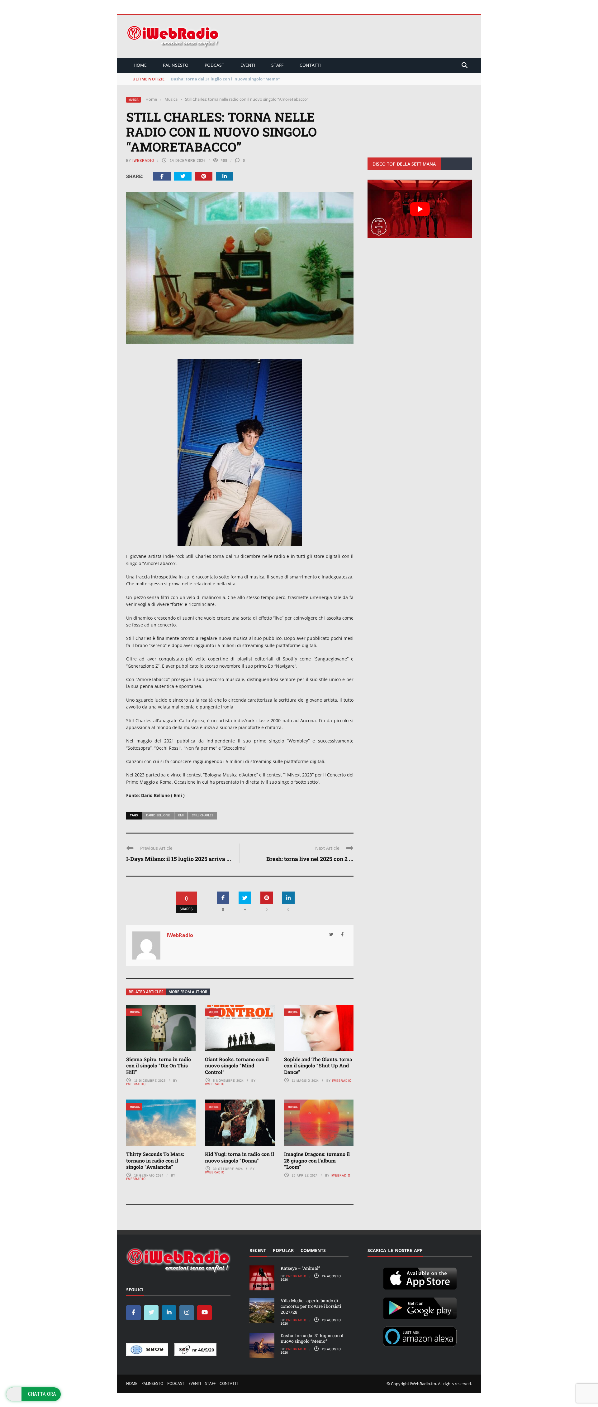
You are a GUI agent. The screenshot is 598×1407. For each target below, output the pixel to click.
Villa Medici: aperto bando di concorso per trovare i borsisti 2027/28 (311, 1306)
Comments (313, 1250)
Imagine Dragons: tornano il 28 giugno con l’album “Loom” (317, 1160)
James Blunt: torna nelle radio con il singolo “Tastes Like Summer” (237, 79)
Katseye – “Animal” (300, 1268)
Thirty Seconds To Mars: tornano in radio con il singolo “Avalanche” (155, 1160)
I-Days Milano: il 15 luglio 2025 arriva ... (178, 859)
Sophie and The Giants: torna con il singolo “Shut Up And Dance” (318, 1066)
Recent (257, 1250)
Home (140, 65)
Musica (133, 100)
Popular (283, 1250)
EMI (181, 815)
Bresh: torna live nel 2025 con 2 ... (310, 859)
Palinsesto (175, 65)
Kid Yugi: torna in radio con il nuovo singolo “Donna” (239, 1157)
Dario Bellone (158, 815)
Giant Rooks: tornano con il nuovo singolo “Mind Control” (237, 1066)
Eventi (247, 65)
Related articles (146, 991)
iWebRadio (143, 160)
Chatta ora (42, 1394)
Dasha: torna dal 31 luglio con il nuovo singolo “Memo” (312, 1338)
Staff (277, 65)
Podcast (214, 65)
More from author (187, 991)
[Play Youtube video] (420, 209)
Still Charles (202, 815)
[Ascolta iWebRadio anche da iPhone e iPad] (420, 1277)
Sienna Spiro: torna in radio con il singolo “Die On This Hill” (158, 1066)
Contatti (310, 65)
